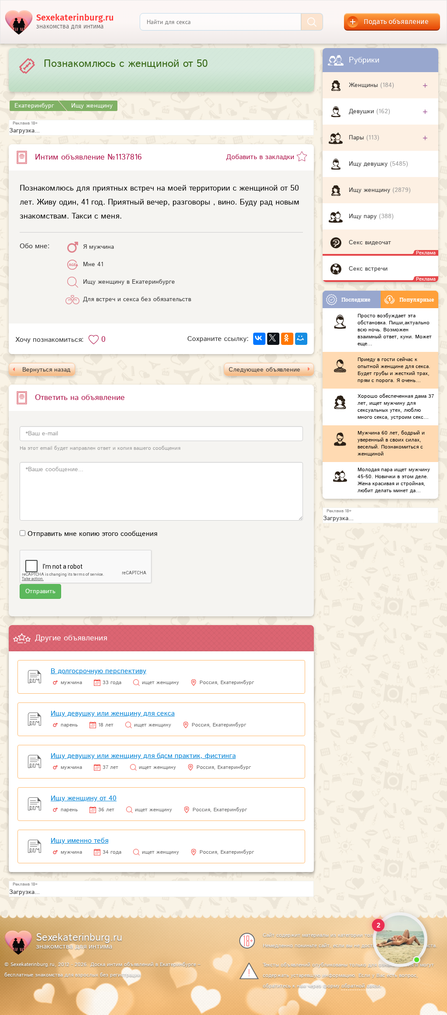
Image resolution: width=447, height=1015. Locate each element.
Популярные (416, 299)
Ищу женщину (370, 190)
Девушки (362, 111)
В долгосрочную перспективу (98, 671)
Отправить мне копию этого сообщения (92, 534)
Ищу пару (364, 216)
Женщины (364, 85)
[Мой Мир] (301, 339)
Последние (355, 299)
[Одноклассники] (287, 339)
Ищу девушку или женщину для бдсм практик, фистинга (143, 756)
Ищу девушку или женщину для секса (113, 714)
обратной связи (360, 986)
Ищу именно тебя (79, 841)
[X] (273, 339)
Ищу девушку (369, 164)
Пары (357, 137)
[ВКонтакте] (259, 339)
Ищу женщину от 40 (84, 798)
